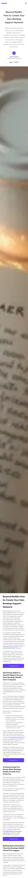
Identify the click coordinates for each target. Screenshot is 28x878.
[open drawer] (25, 3)
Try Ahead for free (13, 666)
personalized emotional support (11, 646)
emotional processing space (17, 737)
